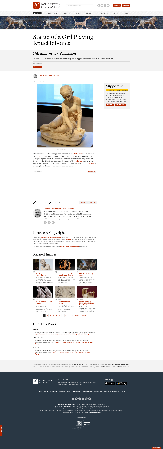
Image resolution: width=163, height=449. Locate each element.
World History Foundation (66, 404)
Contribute (90, 13)
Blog (68, 391)
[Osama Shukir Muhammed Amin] (45, 222)
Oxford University (77, 364)
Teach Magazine (117, 366)
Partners (107, 391)
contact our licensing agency (69, 246)
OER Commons (87, 366)
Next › (77, 315)
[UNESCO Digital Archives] (81, 425)
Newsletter (53, 391)
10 (72, 315)
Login (127, 13)
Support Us (104, 13)
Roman (38, 156)
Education (66, 13)
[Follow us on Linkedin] (83, 399)
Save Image (37, 81)
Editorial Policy (76, 391)
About (116, 13)
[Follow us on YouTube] (89, 399)
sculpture (78, 161)
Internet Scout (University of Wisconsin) (46, 366)
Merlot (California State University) (70, 366)
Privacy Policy (87, 391)
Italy (92, 163)
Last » (84, 315)
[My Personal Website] (53, 222)
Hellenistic (78, 154)
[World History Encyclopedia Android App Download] (121, 384)
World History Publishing (62, 406)
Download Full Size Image (65, 150)
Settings (123, 391)
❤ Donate (37, 67)
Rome (87, 163)
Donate (109, 105)
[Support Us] (1, 430)
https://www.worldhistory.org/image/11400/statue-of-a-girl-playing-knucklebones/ (61, 334)
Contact (45, 391)
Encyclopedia (52, 13)
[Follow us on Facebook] (73, 399)
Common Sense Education (120, 364)
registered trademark (94, 412)
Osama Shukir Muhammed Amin (49, 75)
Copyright (68, 239)
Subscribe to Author (49, 81)
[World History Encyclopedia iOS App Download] (110, 384)
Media (78, 13)
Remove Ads (91, 171)
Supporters (115, 391)
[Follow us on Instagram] (86, 399)
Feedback (62, 391)
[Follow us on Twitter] (76, 399)
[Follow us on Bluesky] (79, 399)
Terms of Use (98, 391)
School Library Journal (102, 366)
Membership (120, 105)
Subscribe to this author (88, 202)
